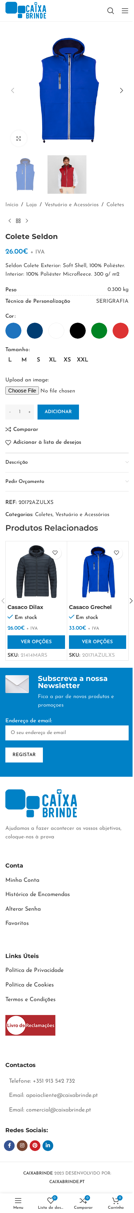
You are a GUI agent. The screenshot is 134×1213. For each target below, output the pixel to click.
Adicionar (58, 412)
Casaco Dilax (25, 607)
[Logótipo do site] (25, 10)
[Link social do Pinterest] (35, 1145)
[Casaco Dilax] (36, 571)
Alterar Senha (23, 909)
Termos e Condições (30, 1000)
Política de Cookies (29, 985)
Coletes (115, 205)
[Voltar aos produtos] (18, 221)
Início (11, 205)
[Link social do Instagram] (22, 1145)
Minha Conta (22, 880)
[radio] (13, 331)
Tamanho (16, 350)
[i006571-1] (30, 1025)
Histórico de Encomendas (37, 894)
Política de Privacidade (34, 970)
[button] (12, 90)
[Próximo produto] (27, 221)
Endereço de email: (28, 721)
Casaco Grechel (90, 607)
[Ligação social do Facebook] (9, 1145)
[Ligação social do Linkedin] (48, 1145)
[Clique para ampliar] (19, 138)
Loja (31, 205)
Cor (9, 316)
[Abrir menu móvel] (125, 11)
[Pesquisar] (111, 11)
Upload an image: (27, 380)
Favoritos (17, 923)
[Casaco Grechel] (97, 571)
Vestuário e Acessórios (72, 205)
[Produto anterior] (9, 221)
